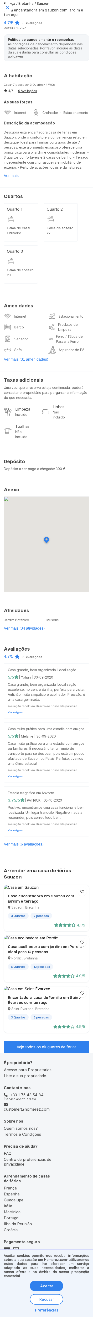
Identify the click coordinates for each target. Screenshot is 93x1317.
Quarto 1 (14, 209)
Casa (7, 84)
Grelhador (50, 113)
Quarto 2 (55, 209)
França (10, 1188)
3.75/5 (14, 800)
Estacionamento (75, 113)
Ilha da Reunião (18, 1223)
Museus (52, 620)
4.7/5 (8, 22)
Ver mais (11, 176)
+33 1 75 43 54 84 (27, 1094)
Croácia (11, 1229)
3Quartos (37, 84)
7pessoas (20, 84)
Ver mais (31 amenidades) (26, 359)
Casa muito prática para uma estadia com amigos (46, 729)
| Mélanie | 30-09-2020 (37, 736)
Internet (20, 113)
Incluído (21, 414)
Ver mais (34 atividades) (24, 628)
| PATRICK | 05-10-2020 (43, 800)
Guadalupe (13, 1200)
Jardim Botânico (16, 620)
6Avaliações (32, 23)
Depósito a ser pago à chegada (29, 469)
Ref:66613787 (15, 28)
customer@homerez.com (27, 1109)
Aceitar (46, 1286)
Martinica (12, 1212)
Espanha (12, 1194)
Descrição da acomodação (29, 123)
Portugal (11, 1217)
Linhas (58, 406)
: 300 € (59, 469)
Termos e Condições (22, 1134)
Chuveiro (14, 233)
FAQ (7, 1153)
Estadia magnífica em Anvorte (31, 793)
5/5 (11, 677)
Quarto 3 (15, 251)
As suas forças (18, 102)
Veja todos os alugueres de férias (47, 1046)
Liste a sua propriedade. (25, 1075)
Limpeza (22, 409)
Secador (21, 339)
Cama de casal (18, 228)
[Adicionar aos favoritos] (82, 891)
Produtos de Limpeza (68, 327)
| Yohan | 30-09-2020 (36, 677)
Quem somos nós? (21, 1128)
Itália (8, 1206)
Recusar (46, 1299)
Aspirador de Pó (71, 350)
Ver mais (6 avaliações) (23, 844)
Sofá (18, 350)
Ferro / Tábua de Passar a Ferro (69, 338)
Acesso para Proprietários (28, 1069)
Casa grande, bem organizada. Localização (42, 670)
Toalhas (22, 426)
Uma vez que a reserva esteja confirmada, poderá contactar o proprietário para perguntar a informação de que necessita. (45, 392)
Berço (19, 327)
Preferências (46, 1310)
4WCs (50, 84)
